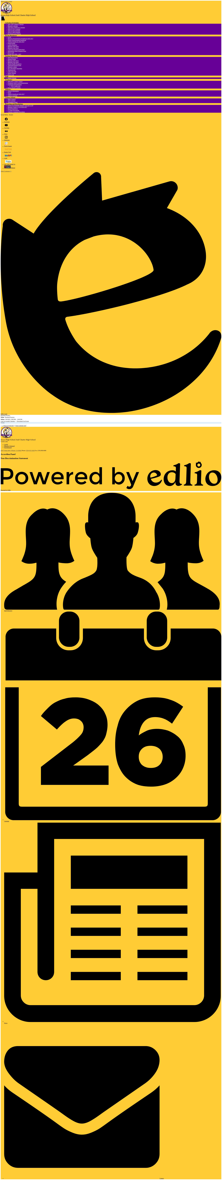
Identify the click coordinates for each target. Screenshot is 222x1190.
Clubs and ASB (12, 71)
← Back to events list (8, 425)
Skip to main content (6, 1)
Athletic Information (13, 91)
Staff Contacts (11, 100)
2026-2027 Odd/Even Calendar (16, 27)
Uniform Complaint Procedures (16, 112)
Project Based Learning (14, 87)
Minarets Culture (12, 67)
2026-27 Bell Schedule (14, 32)
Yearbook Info (12, 70)
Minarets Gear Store (13, 48)
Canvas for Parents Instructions (16, 49)
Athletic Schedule (12, 96)
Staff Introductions (13, 57)
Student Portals (12, 59)
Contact (162, 1178)
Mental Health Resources (14, 64)
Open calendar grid (20, 425)
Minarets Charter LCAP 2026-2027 (17, 107)
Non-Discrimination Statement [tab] (14, 458)
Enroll (9, 37)
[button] (12, 23)
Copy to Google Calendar (8, 421)
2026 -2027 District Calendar (16, 24)
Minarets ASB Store (13, 46)
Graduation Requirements (15, 84)
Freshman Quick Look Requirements (18, 83)
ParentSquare (7, 447)
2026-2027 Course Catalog (15, 81)
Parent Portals (11, 43)
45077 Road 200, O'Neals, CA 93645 (11, 450)
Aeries (6, 444)
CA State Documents (13, 110)
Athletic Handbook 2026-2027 (16, 42)
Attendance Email (12, 102)
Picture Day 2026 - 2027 (14, 54)
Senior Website (12, 73)
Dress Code (11, 52)
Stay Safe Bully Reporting (15, 68)
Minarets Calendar (13, 26)
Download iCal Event (23, 421)
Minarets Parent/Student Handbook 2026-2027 (20, 38)
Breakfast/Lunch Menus (14, 34)
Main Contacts (12, 99)
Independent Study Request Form (17, 51)
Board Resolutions (13, 108)
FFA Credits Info (15, 86)
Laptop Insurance (12, 45)
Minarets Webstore (9, 446)
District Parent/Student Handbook (17, 40)
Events (2, 423)
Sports (9, 92)
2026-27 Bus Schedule (14, 30)
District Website (12, 78)
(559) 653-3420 (30, 450)
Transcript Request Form (14, 65)
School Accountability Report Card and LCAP (20, 105)
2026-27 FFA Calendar (14, 29)
